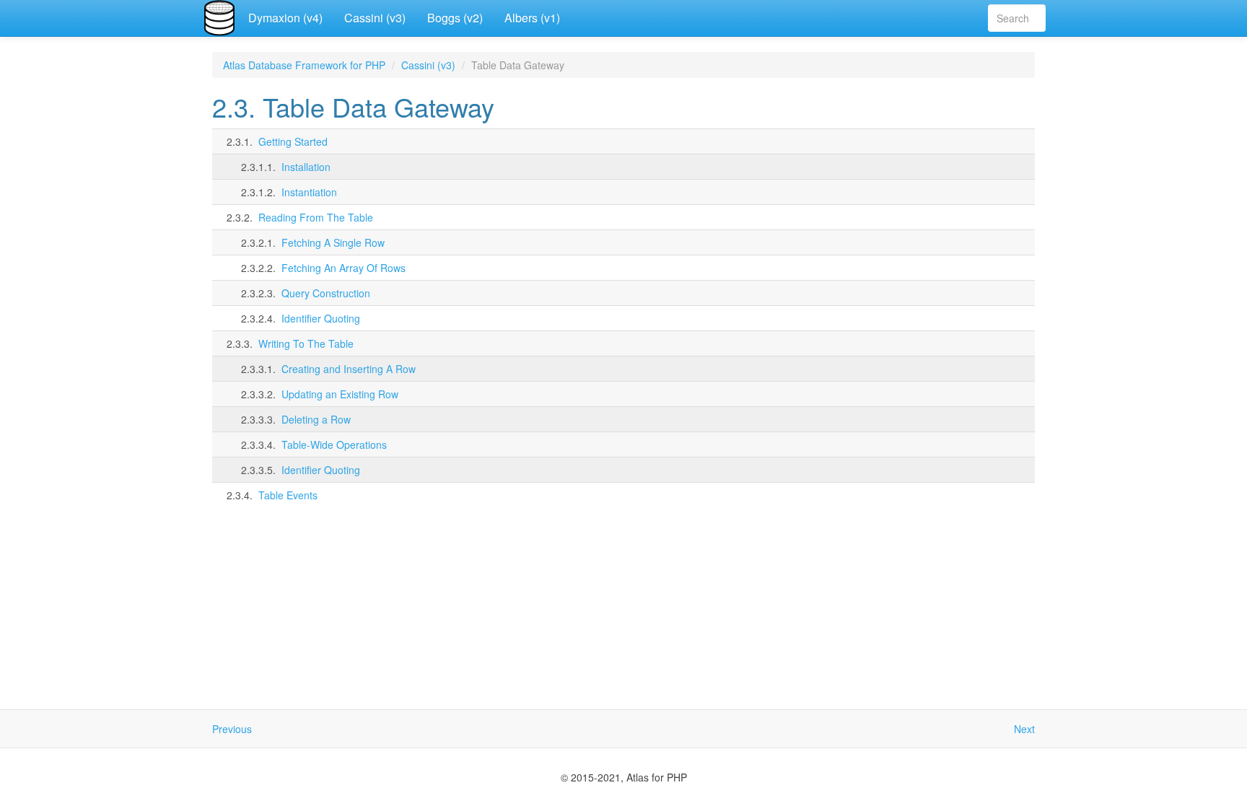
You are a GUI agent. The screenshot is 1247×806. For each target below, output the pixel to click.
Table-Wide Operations (334, 444)
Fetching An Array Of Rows (343, 267)
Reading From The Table (315, 217)
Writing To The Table (306, 343)
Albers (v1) (532, 17)
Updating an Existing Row (339, 394)
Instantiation (309, 192)
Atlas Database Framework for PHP (304, 65)
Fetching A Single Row (333, 242)
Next (1024, 729)
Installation (306, 166)
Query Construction (325, 293)
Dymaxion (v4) (285, 17)
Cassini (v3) (375, 17)
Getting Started (293, 141)
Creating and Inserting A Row (348, 369)
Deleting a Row (316, 419)
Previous (232, 729)
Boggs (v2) (455, 17)
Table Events (288, 495)
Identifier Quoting (320, 318)
